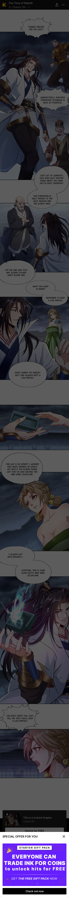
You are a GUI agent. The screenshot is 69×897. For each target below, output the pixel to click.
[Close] (63, 836)
